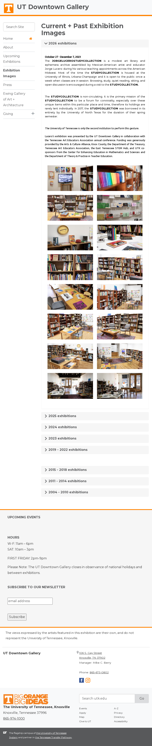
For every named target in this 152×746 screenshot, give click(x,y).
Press (7, 85)
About (8, 47)
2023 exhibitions (62, 438)
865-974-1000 (14, 718)
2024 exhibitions (62, 427)
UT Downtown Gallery (53, 7)
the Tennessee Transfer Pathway (53, 737)
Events (83, 708)
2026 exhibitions (62, 43)
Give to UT (85, 721)
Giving (8, 114)
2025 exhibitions (62, 416)
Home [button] (8, 38)
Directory (119, 716)
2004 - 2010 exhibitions (68, 492)
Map (81, 716)
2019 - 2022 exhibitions (67, 450)
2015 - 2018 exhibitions (67, 470)
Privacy (118, 712)
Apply (82, 712)
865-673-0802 (99, 672)
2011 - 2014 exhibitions (67, 481)
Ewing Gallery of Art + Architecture (14, 99)
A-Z (116, 708)
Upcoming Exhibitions (11, 59)
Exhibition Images (11, 73)
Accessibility (121, 721)
